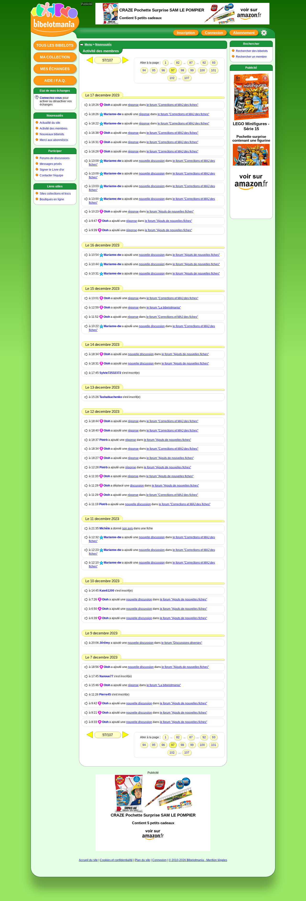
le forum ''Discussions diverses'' (181, 642)
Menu (88, 44)
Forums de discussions (55, 158)
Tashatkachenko (110, 397)
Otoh (107, 104)
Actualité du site (50, 122)
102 (172, 78)
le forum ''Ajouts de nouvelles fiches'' (170, 211)
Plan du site (142, 860)
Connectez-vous (51, 98)
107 (186, 78)
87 (191, 62)
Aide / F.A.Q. (55, 80)
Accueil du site (88, 860)
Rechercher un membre (251, 56)
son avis (127, 528)
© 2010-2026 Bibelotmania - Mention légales (198, 860)
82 (178, 62)
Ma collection (55, 57)
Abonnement (244, 33)
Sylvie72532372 (110, 373)
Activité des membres (53, 128)
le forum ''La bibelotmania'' (164, 307)
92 (204, 62)
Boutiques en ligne (52, 199)
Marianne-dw (112, 114)
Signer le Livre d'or (52, 169)
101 (213, 70)
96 (163, 70)
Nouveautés (55, 115)
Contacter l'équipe (51, 175)
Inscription (186, 33)
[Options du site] (264, 33)
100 (202, 70)
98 (182, 70)
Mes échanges (55, 69)
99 (192, 70)
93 (213, 62)
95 (153, 70)
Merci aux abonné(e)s (54, 140)
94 (144, 70)
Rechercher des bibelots (252, 51)
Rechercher (251, 43)
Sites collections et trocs (55, 193)
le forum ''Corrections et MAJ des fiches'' (172, 104)
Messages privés (51, 164)
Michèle (104, 528)
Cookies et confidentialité (116, 860)
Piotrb (103, 440)
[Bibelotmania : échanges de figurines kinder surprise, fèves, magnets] (53, 32)
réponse (133, 104)
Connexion (214, 33)
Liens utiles (55, 186)
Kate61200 (106, 590)
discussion (137, 485)
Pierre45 (105, 694)
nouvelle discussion (152, 160)
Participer (55, 151)
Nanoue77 (106, 676)
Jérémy (104, 642)
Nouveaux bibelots (52, 134)
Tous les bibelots (54, 45)
